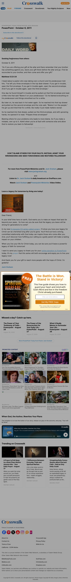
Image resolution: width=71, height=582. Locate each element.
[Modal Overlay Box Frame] (35, 291)
